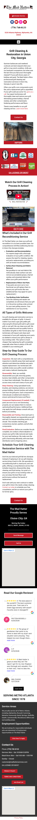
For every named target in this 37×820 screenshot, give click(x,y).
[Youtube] (16, 22)
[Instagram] (21, 22)
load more (18, 689)
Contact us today (8, 487)
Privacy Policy (18, 818)
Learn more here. (22, 109)
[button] (18, 42)
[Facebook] (12, 22)
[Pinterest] (25, 22)
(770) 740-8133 (18, 27)
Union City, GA (18, 518)
